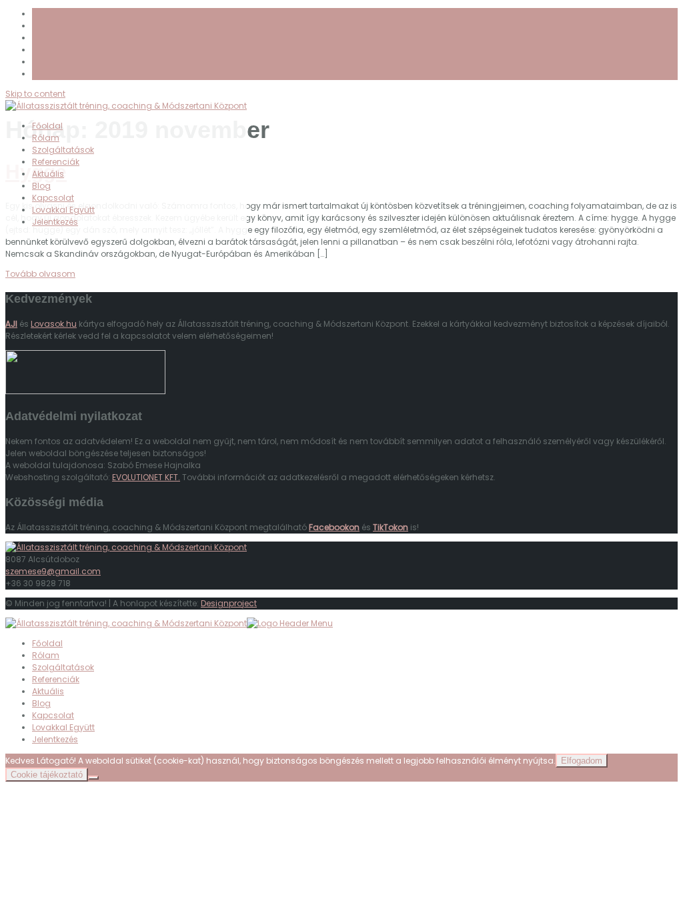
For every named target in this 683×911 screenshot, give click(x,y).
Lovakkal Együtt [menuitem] (63, 727)
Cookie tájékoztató (47, 775)
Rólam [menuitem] (45, 655)
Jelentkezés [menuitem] (55, 739)
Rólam (45, 137)
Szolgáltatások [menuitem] (63, 667)
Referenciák (55, 161)
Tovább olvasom (40, 273)
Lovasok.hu (54, 323)
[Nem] (93, 778)
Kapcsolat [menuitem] (53, 715)
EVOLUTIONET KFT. (146, 477)
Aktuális (48, 173)
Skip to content (35, 93)
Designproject (229, 603)
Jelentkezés (55, 221)
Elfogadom (581, 761)
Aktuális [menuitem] (48, 691)
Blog (41, 185)
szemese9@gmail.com (53, 571)
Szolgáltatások (63, 149)
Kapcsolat (53, 197)
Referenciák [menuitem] (55, 679)
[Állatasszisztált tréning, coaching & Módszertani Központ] (126, 547)
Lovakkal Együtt (63, 209)
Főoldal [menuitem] (47, 643)
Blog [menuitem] (41, 703)
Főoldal (47, 125)
